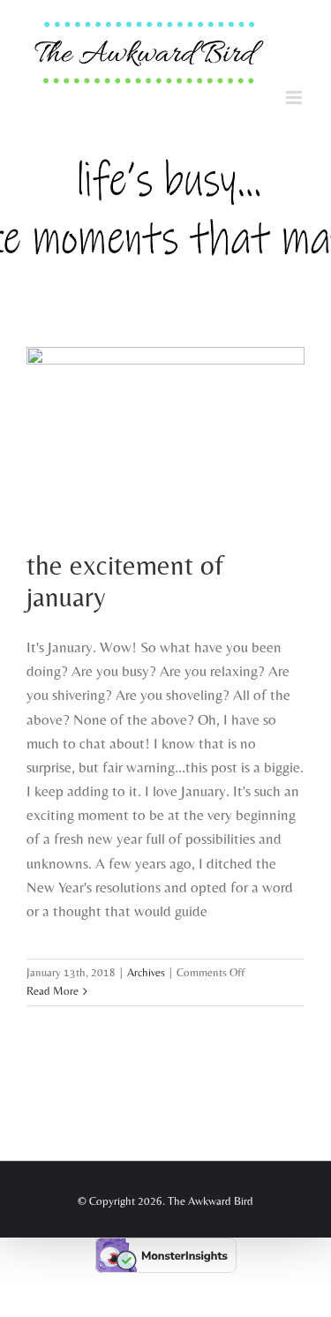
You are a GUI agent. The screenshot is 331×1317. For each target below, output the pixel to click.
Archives (146, 976)
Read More (52, 995)
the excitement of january (124, 585)
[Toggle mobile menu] (295, 102)
